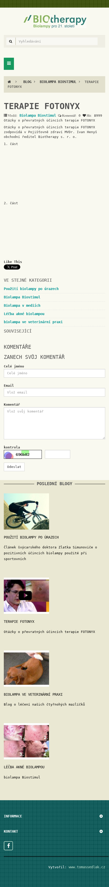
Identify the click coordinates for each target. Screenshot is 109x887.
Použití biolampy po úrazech (31, 289)
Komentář (12, 404)
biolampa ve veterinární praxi (33, 322)
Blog (27, 82)
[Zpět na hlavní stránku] (9, 82)
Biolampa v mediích (22, 305)
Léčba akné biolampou (24, 314)
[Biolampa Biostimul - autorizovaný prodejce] (54, 21)
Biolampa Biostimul (58, 82)
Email (9, 385)
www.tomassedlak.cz (86, 867)
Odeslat (14, 467)
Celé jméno (14, 366)
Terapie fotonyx (19, 622)
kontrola (12, 447)
